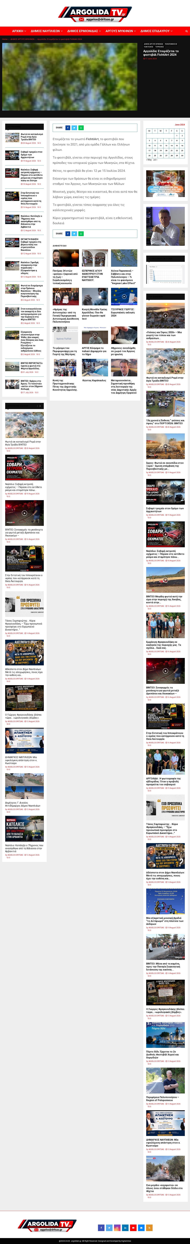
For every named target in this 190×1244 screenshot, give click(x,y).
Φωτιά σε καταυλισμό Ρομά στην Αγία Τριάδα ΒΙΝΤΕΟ (32, 137)
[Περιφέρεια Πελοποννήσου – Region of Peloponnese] (165, 1080)
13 (166, 146)
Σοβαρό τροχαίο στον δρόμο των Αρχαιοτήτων (31, 154)
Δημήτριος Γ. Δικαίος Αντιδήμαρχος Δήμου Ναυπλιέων (22, 804)
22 (177, 151)
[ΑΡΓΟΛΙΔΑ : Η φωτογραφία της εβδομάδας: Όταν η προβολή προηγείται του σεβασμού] (165, 762)
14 (171, 146)
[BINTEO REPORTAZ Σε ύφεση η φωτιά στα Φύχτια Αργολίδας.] (12, 366)
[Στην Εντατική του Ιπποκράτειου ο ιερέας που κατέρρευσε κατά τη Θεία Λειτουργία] (12, 196)
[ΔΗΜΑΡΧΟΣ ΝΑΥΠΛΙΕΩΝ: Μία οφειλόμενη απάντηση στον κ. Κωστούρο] (24, 741)
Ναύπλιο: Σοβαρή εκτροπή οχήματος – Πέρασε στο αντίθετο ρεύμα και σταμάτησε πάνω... (23, 487)
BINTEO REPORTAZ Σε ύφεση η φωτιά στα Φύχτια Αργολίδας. (32, 366)
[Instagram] (117, 1228)
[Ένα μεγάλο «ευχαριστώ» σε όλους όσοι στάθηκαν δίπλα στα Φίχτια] (165, 1168)
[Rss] (149, 1228)
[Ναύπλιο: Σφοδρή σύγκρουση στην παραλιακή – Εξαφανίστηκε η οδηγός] (12, 265)
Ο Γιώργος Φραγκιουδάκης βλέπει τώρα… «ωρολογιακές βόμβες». (23, 716)
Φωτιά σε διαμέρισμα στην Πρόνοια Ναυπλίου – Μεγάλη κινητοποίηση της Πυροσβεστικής (32, 291)
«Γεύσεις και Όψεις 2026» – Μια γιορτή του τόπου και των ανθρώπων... (164, 335)
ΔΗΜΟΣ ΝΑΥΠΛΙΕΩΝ (97, 2)
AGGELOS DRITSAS (15, 448)
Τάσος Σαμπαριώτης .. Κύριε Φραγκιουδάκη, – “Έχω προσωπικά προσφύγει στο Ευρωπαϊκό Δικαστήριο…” (23, 625)
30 (182, 156)
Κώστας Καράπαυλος (94, 380)
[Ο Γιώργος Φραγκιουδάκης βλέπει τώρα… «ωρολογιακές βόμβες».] (24, 698)
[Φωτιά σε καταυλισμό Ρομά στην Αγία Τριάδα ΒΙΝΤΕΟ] (12, 137)
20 (166, 151)
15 (177, 146)
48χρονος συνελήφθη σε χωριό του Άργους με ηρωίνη (123, 351)
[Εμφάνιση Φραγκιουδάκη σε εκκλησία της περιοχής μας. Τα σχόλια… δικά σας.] (165, 625)
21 (171, 151)
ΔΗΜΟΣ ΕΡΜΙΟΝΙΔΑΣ (117, 2)
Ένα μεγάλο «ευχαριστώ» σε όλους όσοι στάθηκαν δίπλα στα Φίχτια (164, 1188)
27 (166, 156)
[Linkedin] (125, 1228)
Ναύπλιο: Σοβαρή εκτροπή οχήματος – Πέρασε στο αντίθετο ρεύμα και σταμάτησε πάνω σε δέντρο (32, 175)
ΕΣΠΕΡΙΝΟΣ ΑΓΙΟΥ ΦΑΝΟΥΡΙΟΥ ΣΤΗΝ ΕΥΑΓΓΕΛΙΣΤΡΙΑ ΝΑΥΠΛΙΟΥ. (92, 275)
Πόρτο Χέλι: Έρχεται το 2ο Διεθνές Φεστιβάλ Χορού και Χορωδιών (162, 1054)
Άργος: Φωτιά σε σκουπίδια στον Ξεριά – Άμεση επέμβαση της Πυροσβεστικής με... (165, 466)
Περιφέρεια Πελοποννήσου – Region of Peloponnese (162, 1099)
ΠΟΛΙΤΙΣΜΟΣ (148, 47)
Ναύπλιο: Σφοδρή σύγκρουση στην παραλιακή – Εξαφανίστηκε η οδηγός (29, 267)
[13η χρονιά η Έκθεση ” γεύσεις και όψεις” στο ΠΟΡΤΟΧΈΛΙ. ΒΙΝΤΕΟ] (165, 403)
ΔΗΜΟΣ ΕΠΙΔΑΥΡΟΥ (154, 2)
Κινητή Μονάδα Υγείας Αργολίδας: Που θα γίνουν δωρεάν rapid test (94, 314)
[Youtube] (133, 1228)
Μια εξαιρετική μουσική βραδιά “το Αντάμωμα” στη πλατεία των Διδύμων (164, 921)
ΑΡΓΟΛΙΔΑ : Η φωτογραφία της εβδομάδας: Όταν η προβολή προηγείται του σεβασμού (163, 781)
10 (149, 146)
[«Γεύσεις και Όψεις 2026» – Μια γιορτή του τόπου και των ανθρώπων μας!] (165, 316)
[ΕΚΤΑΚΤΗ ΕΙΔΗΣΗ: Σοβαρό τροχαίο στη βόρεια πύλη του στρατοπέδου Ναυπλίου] (12, 242)
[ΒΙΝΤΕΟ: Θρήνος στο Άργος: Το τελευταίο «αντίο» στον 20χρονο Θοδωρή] (12, 384)
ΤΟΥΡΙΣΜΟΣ (159, 47)
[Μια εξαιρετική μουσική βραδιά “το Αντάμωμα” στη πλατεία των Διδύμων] (165, 901)
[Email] (141, 1228)
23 (182, 151)
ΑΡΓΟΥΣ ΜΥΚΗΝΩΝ (136, 2)
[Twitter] (109, 1228)
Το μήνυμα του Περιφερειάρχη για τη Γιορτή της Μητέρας (65, 351)
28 (171, 156)
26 (161, 156)
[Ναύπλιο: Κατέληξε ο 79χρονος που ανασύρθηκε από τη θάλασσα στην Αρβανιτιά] (12, 219)
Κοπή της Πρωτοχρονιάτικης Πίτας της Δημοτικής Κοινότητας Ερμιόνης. (65, 385)
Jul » (155, 160)
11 (155, 146)
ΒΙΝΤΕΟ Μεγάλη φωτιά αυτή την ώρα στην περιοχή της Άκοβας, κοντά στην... (164, 599)
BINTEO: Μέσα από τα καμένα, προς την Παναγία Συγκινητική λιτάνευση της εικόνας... (163, 966)
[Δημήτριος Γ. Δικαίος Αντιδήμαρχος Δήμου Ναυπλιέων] (24, 786)
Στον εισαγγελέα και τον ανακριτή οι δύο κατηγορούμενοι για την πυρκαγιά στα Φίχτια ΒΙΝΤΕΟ (31, 314)
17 (149, 151)
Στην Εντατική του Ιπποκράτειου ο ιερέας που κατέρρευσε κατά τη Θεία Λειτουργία (31, 198)
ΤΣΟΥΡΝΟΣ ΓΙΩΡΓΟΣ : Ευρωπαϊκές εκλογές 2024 (123, 312)
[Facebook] (101, 1228)
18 (155, 151)
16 (182, 146)
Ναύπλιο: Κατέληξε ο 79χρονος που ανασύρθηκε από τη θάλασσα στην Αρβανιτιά (31, 221)
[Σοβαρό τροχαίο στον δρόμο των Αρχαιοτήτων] (12, 155)
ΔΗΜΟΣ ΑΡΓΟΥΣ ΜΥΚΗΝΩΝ (153, 44)
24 (149, 156)
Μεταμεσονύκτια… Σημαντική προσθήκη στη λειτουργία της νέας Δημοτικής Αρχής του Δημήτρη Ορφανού (124, 386)
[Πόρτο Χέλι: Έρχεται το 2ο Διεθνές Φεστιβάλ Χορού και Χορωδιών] (165, 1035)
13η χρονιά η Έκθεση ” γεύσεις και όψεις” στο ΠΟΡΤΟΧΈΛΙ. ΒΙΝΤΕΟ (165, 422)
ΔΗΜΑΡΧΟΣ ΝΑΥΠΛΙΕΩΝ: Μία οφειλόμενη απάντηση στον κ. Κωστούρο (21, 760)
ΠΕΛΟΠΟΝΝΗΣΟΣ (171, 44)
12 (161, 146)
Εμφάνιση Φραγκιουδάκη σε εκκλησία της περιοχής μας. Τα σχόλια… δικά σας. (163, 645)
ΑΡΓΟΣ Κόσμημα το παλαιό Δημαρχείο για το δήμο (94, 351)
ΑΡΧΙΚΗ (84, 2)
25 (155, 156)
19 (161, 151)
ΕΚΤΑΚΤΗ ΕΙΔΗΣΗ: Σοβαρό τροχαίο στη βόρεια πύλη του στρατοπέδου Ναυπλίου (31, 244)
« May (149, 160)
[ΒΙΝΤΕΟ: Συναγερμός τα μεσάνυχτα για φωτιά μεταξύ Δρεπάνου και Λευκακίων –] (24, 513)
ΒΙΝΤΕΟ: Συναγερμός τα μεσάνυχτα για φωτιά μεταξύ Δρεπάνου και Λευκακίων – (24, 532)
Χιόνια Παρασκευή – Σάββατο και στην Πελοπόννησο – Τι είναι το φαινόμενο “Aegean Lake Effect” (123, 277)
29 (177, 156)
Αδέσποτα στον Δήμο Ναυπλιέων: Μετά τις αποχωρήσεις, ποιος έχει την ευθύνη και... (24, 672)
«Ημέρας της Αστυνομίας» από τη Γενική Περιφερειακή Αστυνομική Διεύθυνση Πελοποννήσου (66, 315)
